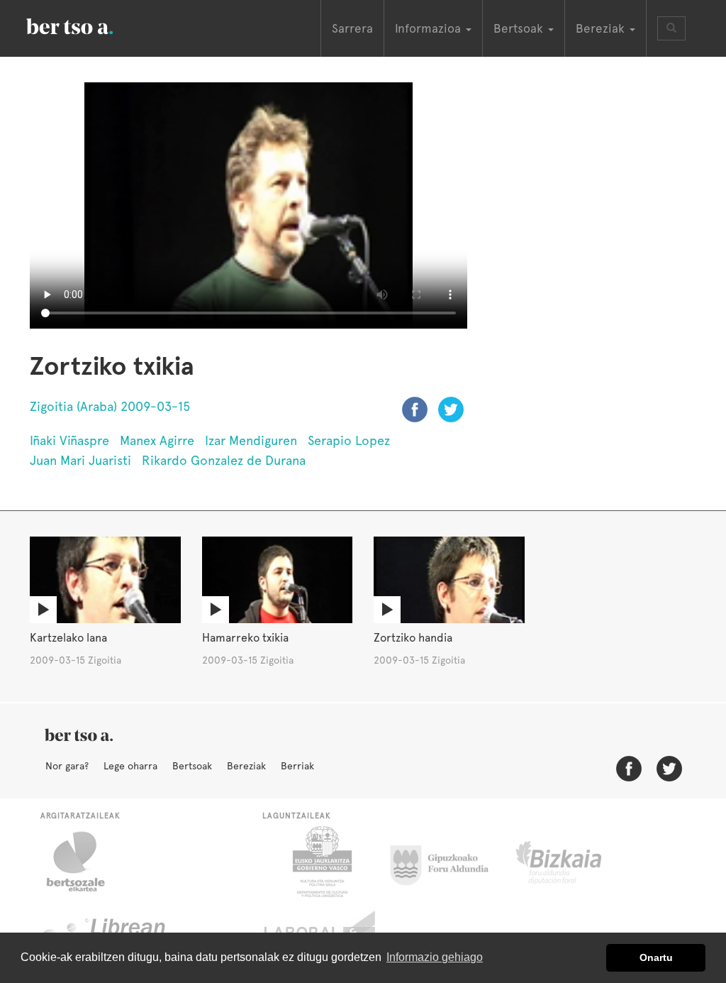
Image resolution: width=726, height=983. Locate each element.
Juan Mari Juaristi (80, 460)
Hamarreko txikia (245, 637)
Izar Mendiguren (251, 440)
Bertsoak (192, 765)
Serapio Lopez (349, 440)
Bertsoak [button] (520, 28)
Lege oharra (130, 765)
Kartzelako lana (68, 637)
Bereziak (246, 765)
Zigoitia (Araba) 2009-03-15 (110, 406)
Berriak (297, 765)
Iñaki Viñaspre (69, 440)
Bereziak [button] (602, 28)
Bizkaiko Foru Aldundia (574, 861)
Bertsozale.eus (84, 861)
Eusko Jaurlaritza (320, 861)
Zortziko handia (413, 637)
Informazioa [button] (429, 28)
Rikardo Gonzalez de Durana (224, 460)
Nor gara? (67, 765)
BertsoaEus (90, 25)
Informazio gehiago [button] (434, 957)
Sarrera (352, 28)
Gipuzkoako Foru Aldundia (447, 861)
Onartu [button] (656, 957)
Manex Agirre (157, 440)
